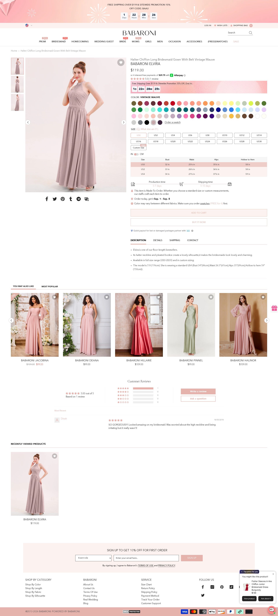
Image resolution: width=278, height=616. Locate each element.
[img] (115, 420)
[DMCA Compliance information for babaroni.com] (131, 611)
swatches (205, 204)
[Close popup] (273, 574)
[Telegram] (78, 199)
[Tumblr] (70, 199)
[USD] (28, 25)
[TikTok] (231, 587)
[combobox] (237, 33)
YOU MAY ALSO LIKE (23, 286)
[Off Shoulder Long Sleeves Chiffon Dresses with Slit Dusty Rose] (35, 325)
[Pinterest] (63, 199)
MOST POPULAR (50, 286)
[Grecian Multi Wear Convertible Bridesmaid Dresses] (87, 325)
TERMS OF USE (146, 565)
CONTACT (192, 240)
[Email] (86, 199)
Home (14, 51)
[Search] (240, 33)
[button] (27, 122)
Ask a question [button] (198, 398)
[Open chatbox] (272, 610)
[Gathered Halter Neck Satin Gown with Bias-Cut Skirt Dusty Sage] (191, 325)
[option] (75, 125)
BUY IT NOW (199, 222)
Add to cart (198, 212)
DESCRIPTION (138, 240)
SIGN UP (191, 558)
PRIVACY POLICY (166, 565)
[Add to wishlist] (121, 62)
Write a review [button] (198, 391)
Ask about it (266, 598)
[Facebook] (47, 199)
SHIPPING (175, 240)
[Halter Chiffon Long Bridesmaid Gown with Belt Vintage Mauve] (35, 484)
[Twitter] (55, 199)
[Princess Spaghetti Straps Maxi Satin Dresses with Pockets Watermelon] (139, 325)
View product (249, 598)
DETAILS (157, 240)
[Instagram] (212, 587)
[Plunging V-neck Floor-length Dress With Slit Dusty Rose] (243, 325)
